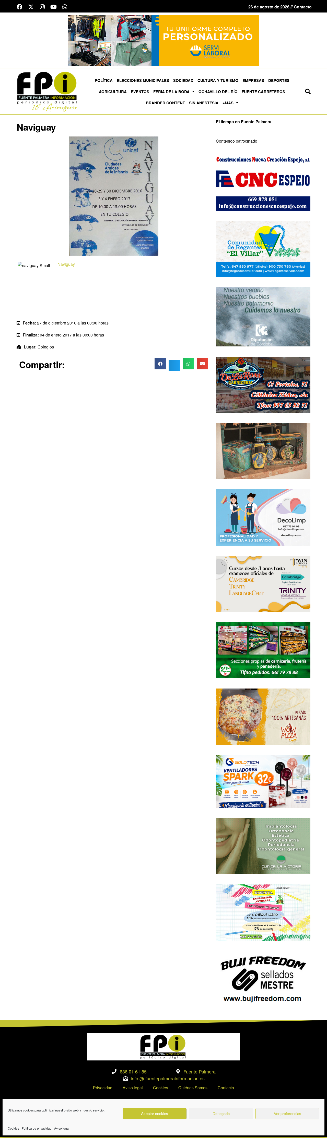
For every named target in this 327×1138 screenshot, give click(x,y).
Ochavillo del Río (218, 91)
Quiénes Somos (192, 1088)
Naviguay (66, 264)
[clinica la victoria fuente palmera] (263, 845)
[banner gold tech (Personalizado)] (263, 781)
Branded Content (165, 103)
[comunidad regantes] (263, 248)
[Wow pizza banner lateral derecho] (263, 716)
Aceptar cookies (154, 1113)
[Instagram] (42, 6)
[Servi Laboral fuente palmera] (163, 40)
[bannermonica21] (263, 517)
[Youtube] (53, 6)
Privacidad (102, 1088)
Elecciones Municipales (143, 80)
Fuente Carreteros (263, 91)
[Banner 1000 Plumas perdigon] (263, 450)
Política (104, 80)
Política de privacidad (37, 1128)
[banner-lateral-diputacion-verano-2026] (263, 316)
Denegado (221, 1113)
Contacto (226, 1088)
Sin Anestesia (203, 103)
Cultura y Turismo (217, 80)
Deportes (278, 80)
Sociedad (183, 80)
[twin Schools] (263, 583)
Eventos (140, 91)
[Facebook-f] (19, 6)
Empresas (253, 80)
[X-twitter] (31, 6)
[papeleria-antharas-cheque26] (263, 912)
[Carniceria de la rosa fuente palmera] (263, 384)
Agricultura (113, 91)
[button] (308, 91)
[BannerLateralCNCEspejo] (263, 182)
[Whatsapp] (64, 6)
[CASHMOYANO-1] (263, 650)
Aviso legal (61, 1128)
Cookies (13, 1128)
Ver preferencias (287, 1113)
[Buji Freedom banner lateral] (263, 978)
